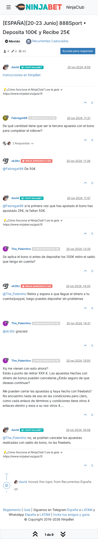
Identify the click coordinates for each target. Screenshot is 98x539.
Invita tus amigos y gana (71, 514)
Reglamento (12, 510)
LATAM (87, 510)
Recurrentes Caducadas (50, 41)
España (72, 510)
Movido (14, 41)
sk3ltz (15, 161)
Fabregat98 (19, 118)
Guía (27, 510)
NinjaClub (75, 7)
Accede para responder (77, 51)
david (15, 67)
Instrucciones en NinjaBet (22, 75)
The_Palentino (21, 249)
